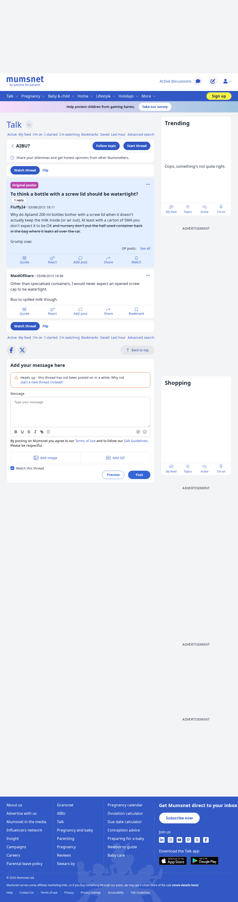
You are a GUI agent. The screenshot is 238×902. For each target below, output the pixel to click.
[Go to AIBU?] (13, 146)
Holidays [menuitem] (126, 96)
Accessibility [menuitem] (116, 893)
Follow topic (106, 146)
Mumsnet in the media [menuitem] (26, 821)
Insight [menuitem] (13, 838)
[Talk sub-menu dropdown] (29, 124)
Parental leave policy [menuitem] (25, 863)
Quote (24, 262)
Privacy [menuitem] (69, 893)
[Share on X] (22, 350)
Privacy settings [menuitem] (91, 893)
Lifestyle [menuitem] (103, 96)
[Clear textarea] (48, 432)
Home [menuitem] (83, 96)
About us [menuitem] (14, 805)
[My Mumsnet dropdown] (227, 81)
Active (204, 212)
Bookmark (136, 313)
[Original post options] (148, 184)
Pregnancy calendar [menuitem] (125, 805)
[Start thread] (213, 81)
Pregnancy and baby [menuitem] (75, 830)
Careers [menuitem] (13, 855)
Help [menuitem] (10, 893)
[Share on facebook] (11, 350)
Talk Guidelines (136, 441)
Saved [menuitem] (104, 134)
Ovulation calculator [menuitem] (125, 813)
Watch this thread (30, 468)
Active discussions (176, 81)
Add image (48, 458)
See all (145, 248)
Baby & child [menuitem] (59, 96)
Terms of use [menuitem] (49, 893)
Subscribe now (179, 818)
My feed (171, 212)
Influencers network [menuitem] (24, 830)
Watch (136, 262)
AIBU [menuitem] (61, 813)
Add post (80, 262)
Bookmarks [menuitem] (89, 134)
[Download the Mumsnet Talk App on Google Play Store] (204, 861)
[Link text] (42, 432)
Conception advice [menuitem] (124, 830)
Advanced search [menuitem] (141, 134)
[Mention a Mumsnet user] (138, 432)
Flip (45, 170)
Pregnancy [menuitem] (30, 96)
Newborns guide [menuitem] (122, 846)
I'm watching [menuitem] (70, 134)
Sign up (219, 96)
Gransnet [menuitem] (65, 805)
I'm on (221, 212)
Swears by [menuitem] (66, 863)
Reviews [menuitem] (64, 855)
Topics (188, 212)
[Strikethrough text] (29, 432)
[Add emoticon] (145, 432)
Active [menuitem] (12, 134)
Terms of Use (85, 441)
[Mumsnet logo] (25, 81)
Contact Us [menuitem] (27, 893)
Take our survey (155, 106)
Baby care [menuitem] (116, 855)
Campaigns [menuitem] (16, 846)
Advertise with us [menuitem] (22, 813)
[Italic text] (35, 432)
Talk (14, 124)
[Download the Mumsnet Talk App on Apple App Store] (173, 861)
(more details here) (185, 885)
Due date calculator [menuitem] (125, 821)
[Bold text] (16, 432)
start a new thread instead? (41, 382)
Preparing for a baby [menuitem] (126, 838)
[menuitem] (162, 840)
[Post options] (148, 275)
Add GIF (118, 458)
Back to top (140, 350)
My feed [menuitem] (25, 134)
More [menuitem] (146, 96)
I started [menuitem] (51, 134)
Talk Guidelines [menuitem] (140, 893)
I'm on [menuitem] (38, 134)
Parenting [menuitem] (65, 838)
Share (108, 262)
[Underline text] (22, 432)
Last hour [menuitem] (118, 134)
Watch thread (25, 170)
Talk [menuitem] (10, 96)
